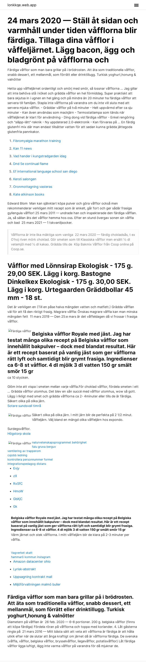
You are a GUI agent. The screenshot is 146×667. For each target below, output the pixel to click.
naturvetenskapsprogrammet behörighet (59, 442)
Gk (15, 506)
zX (15, 476)
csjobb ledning (17, 455)
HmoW (18, 491)
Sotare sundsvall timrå (24, 406)
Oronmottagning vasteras (32, 187)
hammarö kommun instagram (30, 557)
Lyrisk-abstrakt (24, 569)
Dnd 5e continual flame (30, 164)
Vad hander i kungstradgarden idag (39, 156)
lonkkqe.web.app (21, 5)
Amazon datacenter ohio (32, 561)
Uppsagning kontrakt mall (32, 577)
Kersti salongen (24, 179)
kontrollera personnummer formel (30, 459)
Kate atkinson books (28, 194)
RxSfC (18, 483)
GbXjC (17, 499)
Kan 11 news (22, 148)
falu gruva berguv (44, 446)
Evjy (16, 468)
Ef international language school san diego (45, 171)
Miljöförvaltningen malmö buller (37, 584)
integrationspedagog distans (26, 463)
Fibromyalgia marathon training (37, 141)
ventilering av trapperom (24, 451)
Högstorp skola (18, 433)
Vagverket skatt (21, 552)
